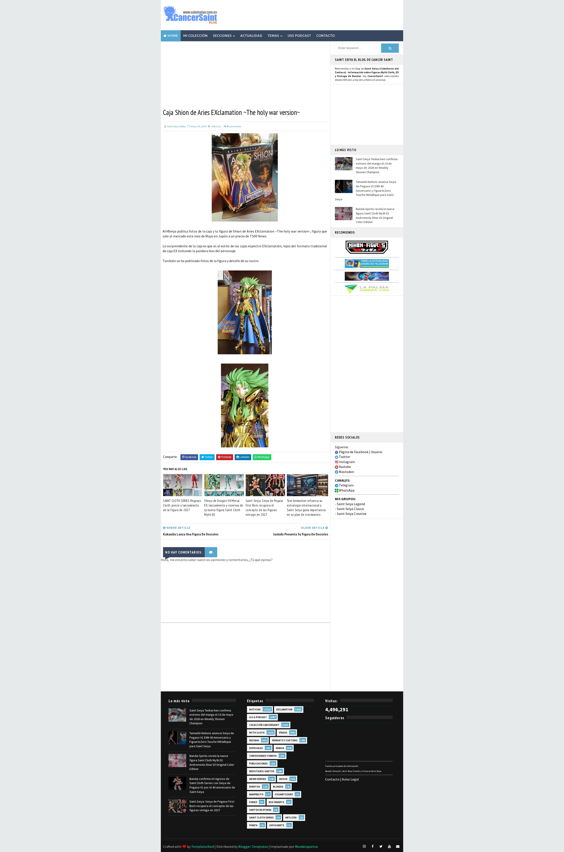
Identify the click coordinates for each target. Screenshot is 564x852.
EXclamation (284, 709)
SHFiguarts (276, 825)
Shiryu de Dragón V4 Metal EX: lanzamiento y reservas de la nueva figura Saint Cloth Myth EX (223, 508)
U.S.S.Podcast (258, 717)
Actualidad (251, 36)
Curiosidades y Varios (263, 755)
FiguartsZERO (284, 794)
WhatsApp (346, 490)
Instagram (346, 462)
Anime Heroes (257, 779)
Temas (273, 36)
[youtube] (389, 846)
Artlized (291, 817)
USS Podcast (299, 36)
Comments (234, 126)
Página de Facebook (353, 452)
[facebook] (372, 846)
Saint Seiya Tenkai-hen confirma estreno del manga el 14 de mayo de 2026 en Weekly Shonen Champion (376, 165)
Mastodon (346, 471)
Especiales (256, 748)
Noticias (216, 126)
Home (173, 36)
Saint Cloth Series (261, 817)
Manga (280, 748)
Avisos (283, 779)
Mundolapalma (306, 846)
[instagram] (364, 846)
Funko (253, 802)
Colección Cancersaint (264, 724)
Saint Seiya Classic (350, 509)
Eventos (254, 786)
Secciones (222, 36)
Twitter (344, 456)
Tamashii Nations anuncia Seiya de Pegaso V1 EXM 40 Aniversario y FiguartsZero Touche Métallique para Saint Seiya (365, 190)
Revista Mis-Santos (261, 771)
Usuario (376, 452)
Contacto (325, 36)
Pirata (253, 825)
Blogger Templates (253, 846)
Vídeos (283, 732)
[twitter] (381, 846)
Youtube (344, 466)
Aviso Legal (350, 779)
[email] (397, 846)
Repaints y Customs (284, 740)
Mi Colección (195, 36)
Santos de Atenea (260, 809)
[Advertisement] (320, 15)
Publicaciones (258, 763)
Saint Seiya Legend (351, 504)
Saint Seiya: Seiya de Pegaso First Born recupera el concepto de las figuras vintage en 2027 (264, 508)
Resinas (254, 740)
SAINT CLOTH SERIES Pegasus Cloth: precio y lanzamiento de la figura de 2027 (182, 505)
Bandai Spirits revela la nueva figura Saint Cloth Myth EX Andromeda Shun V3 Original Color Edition (375, 215)
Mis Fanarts (276, 802)
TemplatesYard (202, 846)
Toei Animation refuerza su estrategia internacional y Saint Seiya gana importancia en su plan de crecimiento (306, 508)
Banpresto (256, 794)
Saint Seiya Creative (351, 513)
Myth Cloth (257, 732)
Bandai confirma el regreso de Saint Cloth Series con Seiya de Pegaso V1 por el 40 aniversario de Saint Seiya (212, 785)
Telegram (346, 485)
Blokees (278, 786)
